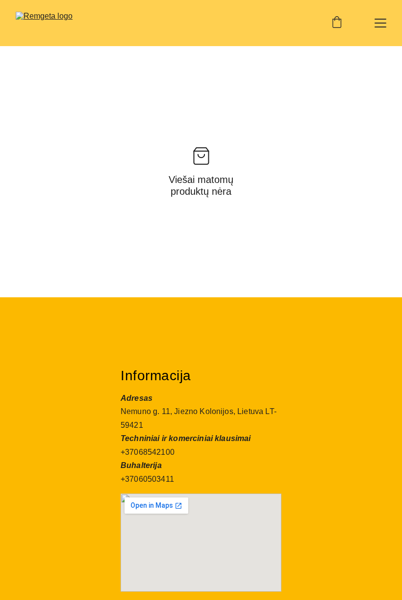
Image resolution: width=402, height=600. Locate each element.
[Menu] (380, 23)
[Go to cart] (336, 23)
